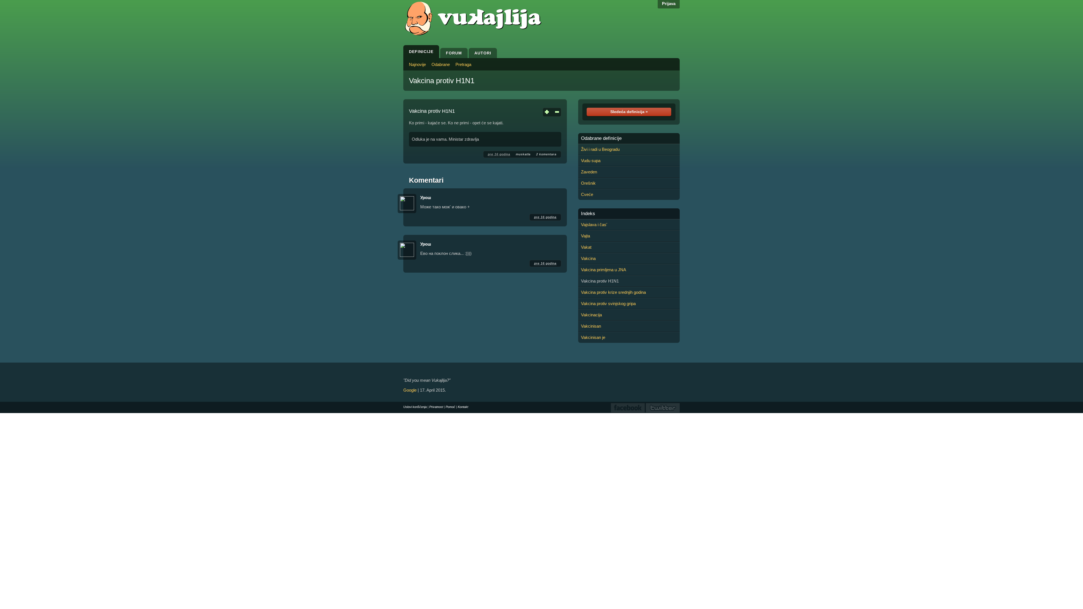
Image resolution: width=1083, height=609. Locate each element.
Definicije (421, 51)
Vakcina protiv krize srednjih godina (613, 292)
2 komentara (546, 154)
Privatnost (436, 407)
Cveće (587, 194)
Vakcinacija (591, 314)
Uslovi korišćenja (415, 407)
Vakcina (588, 258)
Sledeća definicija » (629, 111)
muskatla (523, 154)
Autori (482, 53)
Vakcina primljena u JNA (603, 269)
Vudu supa (590, 160)
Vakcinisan (591, 326)
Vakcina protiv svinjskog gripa (608, 303)
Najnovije (417, 64)
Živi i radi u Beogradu (600, 149)
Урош (425, 197)
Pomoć (450, 407)
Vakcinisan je (593, 337)
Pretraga (463, 64)
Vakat (586, 247)
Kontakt (463, 407)
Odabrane (441, 64)
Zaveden (589, 171)
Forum (454, 53)
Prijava (668, 3)
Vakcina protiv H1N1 (441, 80)
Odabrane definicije (601, 138)
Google (410, 390)
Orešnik (588, 183)
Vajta (585, 235)
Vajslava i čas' (594, 224)
